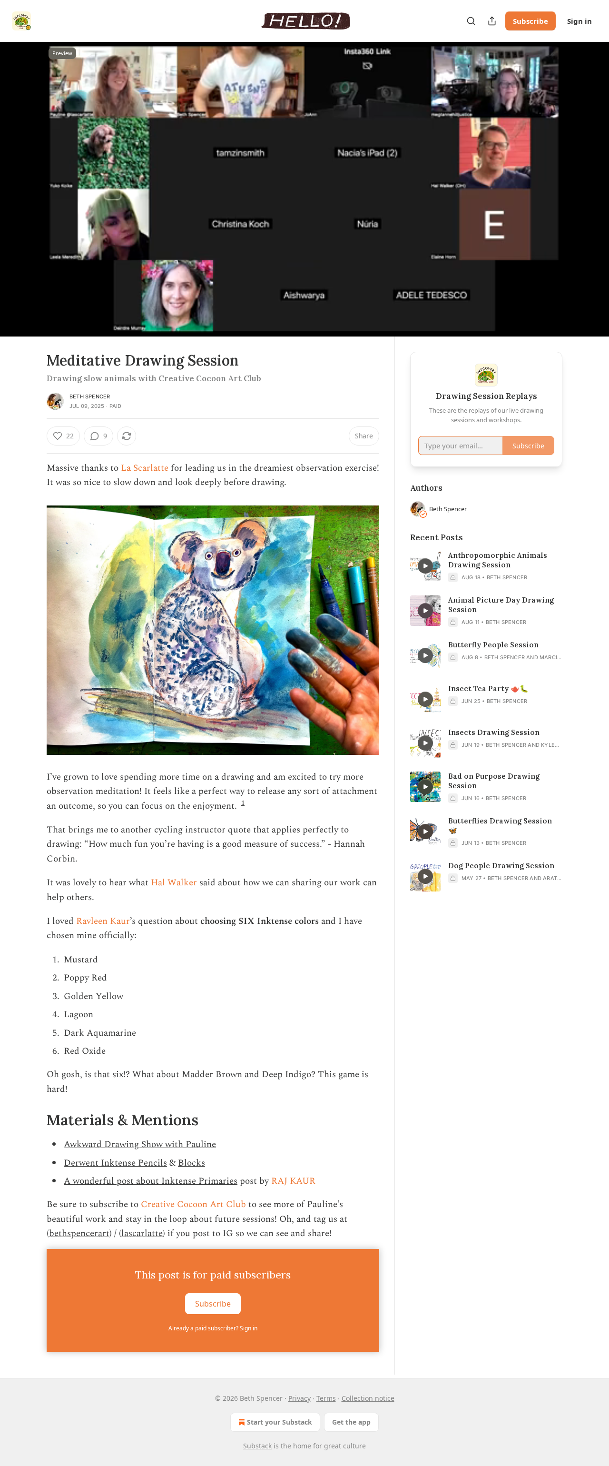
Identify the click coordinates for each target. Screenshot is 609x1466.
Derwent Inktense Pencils (115, 1163)
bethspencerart (79, 1233)
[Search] (471, 20)
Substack (257, 1445)
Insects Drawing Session (494, 732)
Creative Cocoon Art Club (193, 1204)
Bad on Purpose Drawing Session (494, 781)
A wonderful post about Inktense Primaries (150, 1181)
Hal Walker (174, 883)
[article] (486, 566)
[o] (425, 566)
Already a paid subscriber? (212, 1328)
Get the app (351, 1421)
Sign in (579, 21)
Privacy (299, 1398)
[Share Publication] (491, 20)
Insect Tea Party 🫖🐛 (488, 688)
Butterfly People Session (493, 644)
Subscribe (530, 21)
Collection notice (368, 1398)
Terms (326, 1398)
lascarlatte (142, 1233)
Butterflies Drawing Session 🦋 (500, 825)
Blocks (191, 1163)
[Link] (33, 1120)
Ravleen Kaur (103, 921)
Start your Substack (279, 1421)
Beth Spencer (89, 396)
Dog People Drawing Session (501, 865)
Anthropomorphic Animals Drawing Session (497, 560)
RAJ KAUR (293, 1181)
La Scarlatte (144, 468)
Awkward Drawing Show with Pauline (140, 1144)
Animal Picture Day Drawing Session (501, 604)
